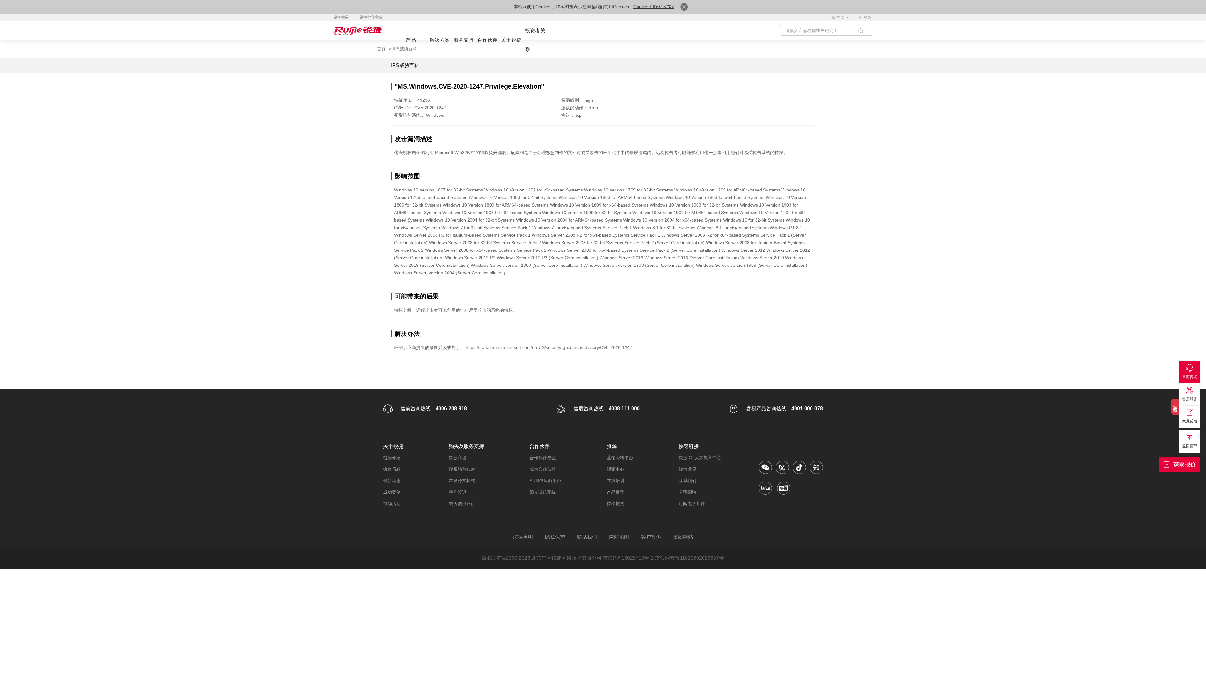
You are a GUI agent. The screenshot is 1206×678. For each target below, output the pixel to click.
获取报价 (1184, 464)
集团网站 (683, 537)
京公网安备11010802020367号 (689, 558)
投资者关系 (535, 40)
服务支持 (464, 40)
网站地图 (619, 537)
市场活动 (392, 503)
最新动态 (392, 480)
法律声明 (523, 537)
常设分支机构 (462, 480)
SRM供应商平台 (545, 480)
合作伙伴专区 (543, 457)
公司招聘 (687, 492)
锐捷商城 (457, 457)
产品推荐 (615, 492)
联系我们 (687, 480)
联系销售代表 (462, 469)
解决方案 (440, 40)
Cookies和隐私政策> (653, 6)
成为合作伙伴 (543, 469)
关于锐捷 (511, 40)
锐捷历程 (392, 469)
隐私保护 (555, 537)
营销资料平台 (620, 457)
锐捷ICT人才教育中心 (700, 457)
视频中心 (615, 469)
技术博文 (615, 503)
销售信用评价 (462, 503)
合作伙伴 (487, 40)
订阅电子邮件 (692, 503)
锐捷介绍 (392, 457)
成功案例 (392, 492)
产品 (411, 40)
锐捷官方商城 (371, 17)
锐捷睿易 (341, 17)
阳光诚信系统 (543, 492)
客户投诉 (457, 492)
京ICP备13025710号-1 (628, 558)
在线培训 (615, 480)
